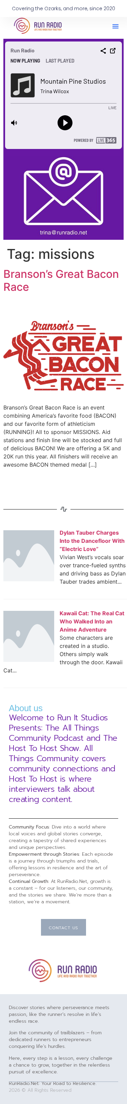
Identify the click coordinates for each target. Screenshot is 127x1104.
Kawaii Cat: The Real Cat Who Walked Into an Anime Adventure (92, 621)
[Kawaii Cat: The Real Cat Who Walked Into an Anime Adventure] (28, 659)
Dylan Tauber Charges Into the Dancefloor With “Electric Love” (92, 540)
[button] (115, 26)
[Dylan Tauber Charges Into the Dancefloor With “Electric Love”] (28, 579)
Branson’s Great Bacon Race (61, 280)
